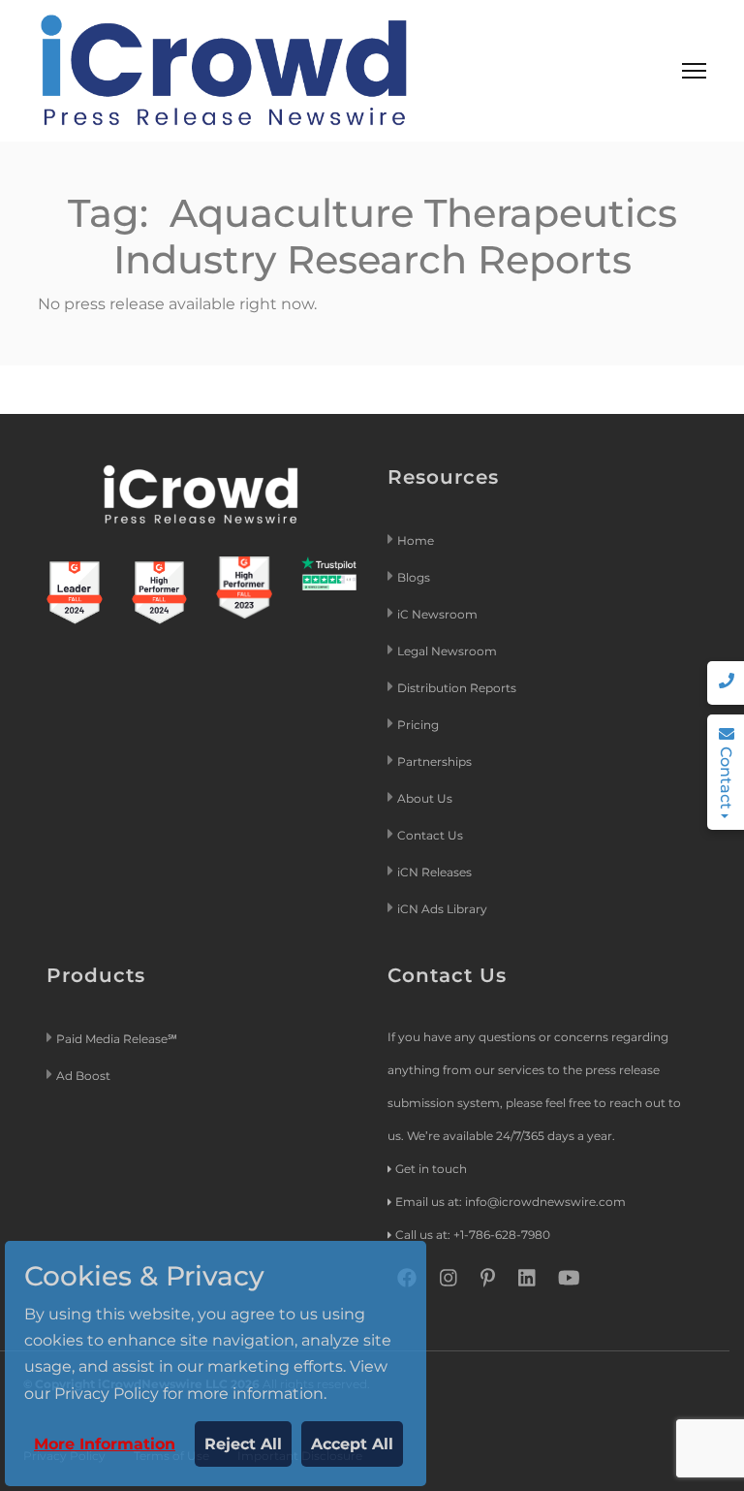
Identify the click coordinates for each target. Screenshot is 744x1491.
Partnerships (434, 761)
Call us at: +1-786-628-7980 (472, 1234)
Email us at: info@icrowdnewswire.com (510, 1201)
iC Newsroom (438, 614)
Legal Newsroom (448, 651)
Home (415, 540)
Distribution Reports (458, 688)
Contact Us (430, 835)
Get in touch (431, 1168)
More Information (104, 1444)
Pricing (419, 724)
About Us (424, 798)
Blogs (413, 577)
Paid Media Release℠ (116, 1038)
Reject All (243, 1444)
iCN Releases (434, 872)
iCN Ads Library (442, 909)
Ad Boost (83, 1075)
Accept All (352, 1444)
